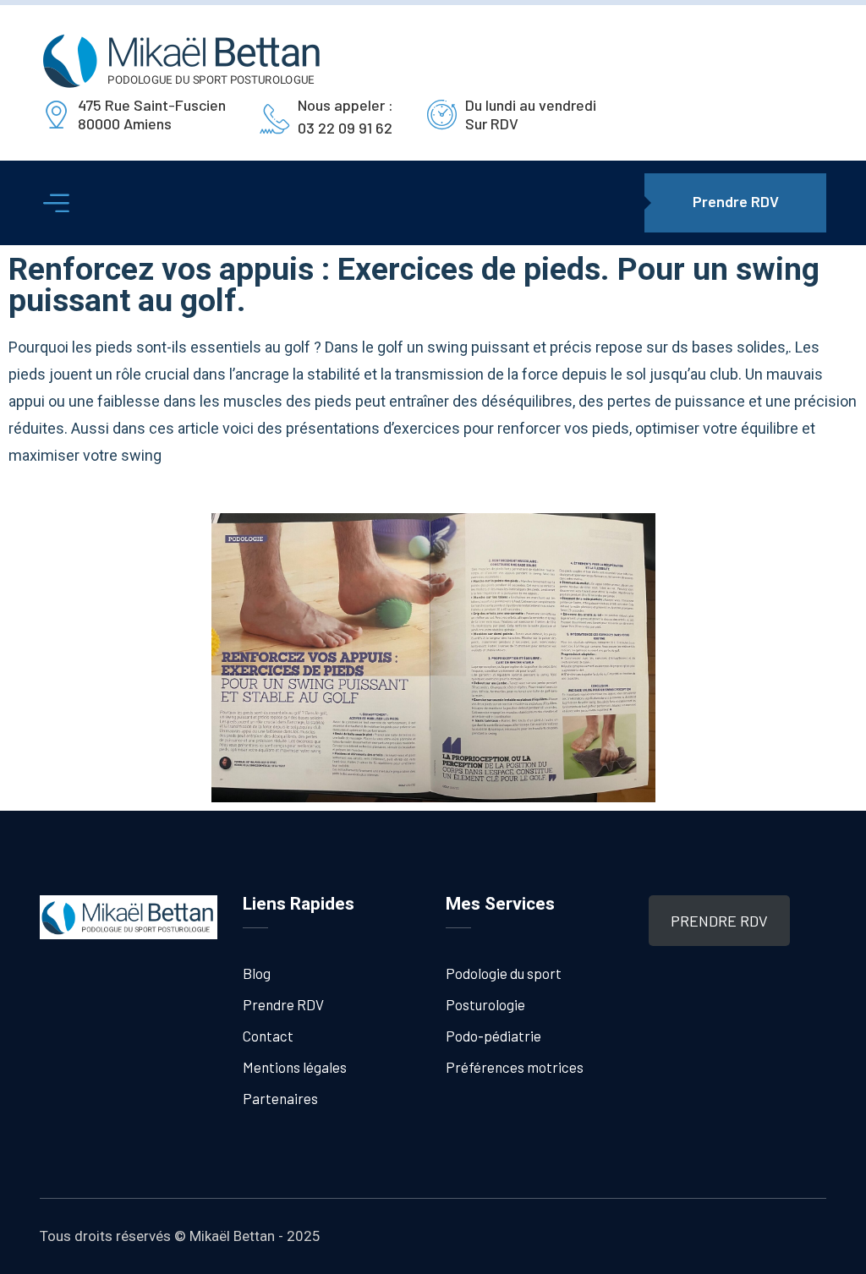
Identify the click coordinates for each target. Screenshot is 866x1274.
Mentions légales (295, 1066)
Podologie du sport (504, 973)
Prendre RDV (283, 1004)
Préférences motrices (515, 1066)
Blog (257, 973)
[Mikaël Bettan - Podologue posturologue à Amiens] (183, 60)
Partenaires (280, 1098)
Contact (268, 1035)
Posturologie (485, 1004)
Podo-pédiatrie (493, 1035)
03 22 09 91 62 (345, 127)
